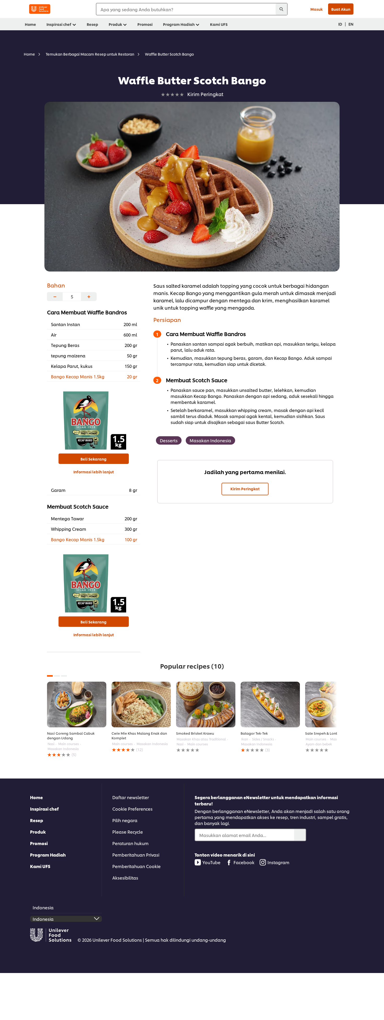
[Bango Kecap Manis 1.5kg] (94, 417)
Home (36, 797)
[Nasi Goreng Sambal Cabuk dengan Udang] (76, 704)
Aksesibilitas (125, 878)
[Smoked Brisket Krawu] (205, 704)
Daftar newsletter (130, 797)
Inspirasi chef (44, 809)
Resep (36, 820)
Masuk (316, 9)
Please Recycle (127, 832)
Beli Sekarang (93, 458)
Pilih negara (124, 820)
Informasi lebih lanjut (93, 471)
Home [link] (30, 24)
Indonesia (43, 907)
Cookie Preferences (132, 809)
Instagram (278, 862)
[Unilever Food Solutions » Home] (40, 9)
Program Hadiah (48, 855)
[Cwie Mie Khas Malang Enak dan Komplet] (141, 704)
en (350, 23)
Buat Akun (340, 9)
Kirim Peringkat (245, 488)
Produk (38, 832)
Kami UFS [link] (219, 24)
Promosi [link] (145, 24)
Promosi (39, 843)
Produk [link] (115, 24)
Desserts (169, 440)
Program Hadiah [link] (179, 24)
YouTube (211, 862)
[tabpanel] (76, 720)
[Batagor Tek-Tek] (270, 704)
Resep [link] (92, 24)
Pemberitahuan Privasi (135, 855)
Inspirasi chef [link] (58, 24)
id (340, 23)
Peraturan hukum (130, 843)
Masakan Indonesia (210, 440)
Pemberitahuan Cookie (136, 866)
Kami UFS (40, 866)
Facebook (244, 862)
